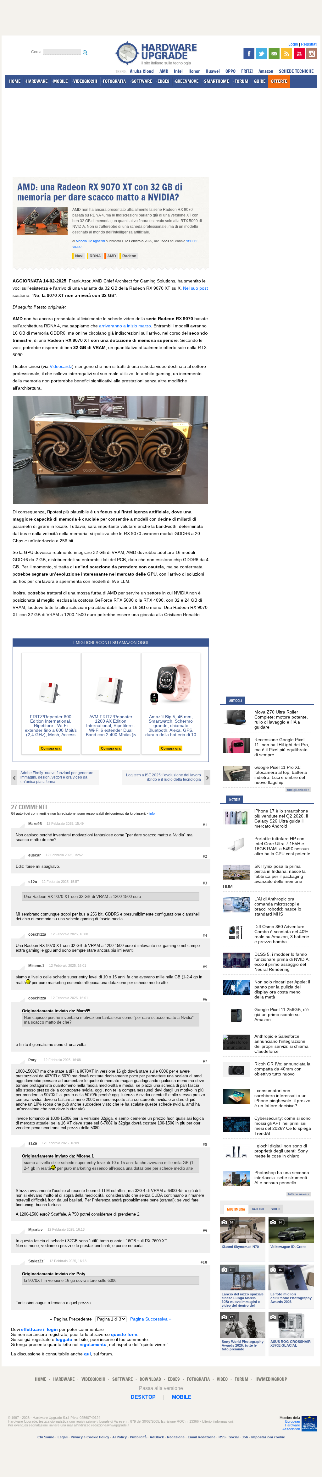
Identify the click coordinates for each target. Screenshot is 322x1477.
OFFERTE (279, 81)
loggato (64, 1339)
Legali (63, 1437)
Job (245, 1437)
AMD (163, 71)
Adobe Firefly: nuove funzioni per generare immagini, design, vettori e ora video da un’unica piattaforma (56, 777)
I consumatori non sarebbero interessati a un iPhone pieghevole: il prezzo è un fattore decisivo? (282, 1098)
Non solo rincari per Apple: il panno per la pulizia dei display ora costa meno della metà (282, 989)
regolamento (93, 1344)
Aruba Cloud (142, 71)
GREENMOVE (186, 81)
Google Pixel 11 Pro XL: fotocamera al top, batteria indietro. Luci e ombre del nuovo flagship (280, 775)
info (152, 813)
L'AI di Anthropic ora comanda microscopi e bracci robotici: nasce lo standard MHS (277, 906)
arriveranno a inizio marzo (125, 325)
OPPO (230, 71)
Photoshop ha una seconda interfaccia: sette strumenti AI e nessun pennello (281, 1177)
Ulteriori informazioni (217, 1421)
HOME (14, 81)
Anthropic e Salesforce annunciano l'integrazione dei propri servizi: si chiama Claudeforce (281, 1044)
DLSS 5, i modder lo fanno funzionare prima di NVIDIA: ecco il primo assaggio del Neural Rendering (282, 962)
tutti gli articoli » (298, 789)
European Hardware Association (291, 1425)
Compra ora (50, 748)
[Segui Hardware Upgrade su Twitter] (261, 53)
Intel (178, 71)
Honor (194, 71)
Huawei (213, 71)
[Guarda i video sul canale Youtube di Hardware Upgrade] (299, 53)
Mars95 (35, 824)
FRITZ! (247, 71)
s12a (32, 882)
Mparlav (35, 1230)
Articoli (235, 700)
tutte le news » (298, 1194)
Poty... (33, 1060)
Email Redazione (201, 1437)
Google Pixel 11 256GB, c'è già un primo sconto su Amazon (281, 1014)
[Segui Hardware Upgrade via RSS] (286, 53)
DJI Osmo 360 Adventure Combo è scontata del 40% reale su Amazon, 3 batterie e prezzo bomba (281, 934)
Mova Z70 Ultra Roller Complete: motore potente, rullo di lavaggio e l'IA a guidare (281, 719)
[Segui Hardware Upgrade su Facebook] (248, 53)
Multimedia (236, 1209)
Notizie (234, 799)
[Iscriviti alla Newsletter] (274, 53)
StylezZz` (36, 1261)
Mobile (182, 1397)
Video (275, 1209)
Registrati (309, 44)
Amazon (265, 71)
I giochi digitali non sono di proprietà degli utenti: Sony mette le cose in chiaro (281, 1150)
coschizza (37, 934)
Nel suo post (195, 288)
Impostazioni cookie (268, 1437)
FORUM (241, 81)
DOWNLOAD (150, 1379)
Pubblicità (138, 1437)
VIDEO (222, 1379)
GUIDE (259, 81)
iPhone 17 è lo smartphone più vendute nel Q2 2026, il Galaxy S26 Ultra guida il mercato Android (281, 818)
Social (234, 1437)
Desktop (143, 1397)
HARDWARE (36, 81)
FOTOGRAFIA (114, 81)
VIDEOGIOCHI (85, 81)
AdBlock (157, 1437)
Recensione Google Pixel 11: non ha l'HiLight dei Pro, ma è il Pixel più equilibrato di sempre (281, 747)
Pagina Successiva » (150, 1318)
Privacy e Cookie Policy (90, 1437)
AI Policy (119, 1437)
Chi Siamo (45, 1437)
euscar (34, 855)
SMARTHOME (216, 81)
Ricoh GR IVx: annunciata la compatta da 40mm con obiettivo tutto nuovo (282, 1068)
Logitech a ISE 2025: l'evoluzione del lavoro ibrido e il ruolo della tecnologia (163, 777)
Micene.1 (36, 966)
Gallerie (258, 1209)
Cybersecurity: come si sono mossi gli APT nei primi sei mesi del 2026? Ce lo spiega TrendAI (282, 1126)
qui (87, 1353)
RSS (222, 1437)
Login (293, 44)
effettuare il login (39, 1329)
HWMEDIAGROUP (271, 1379)
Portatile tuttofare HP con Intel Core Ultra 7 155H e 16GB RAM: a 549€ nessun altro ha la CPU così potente (282, 846)
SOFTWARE (141, 81)
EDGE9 (163, 81)
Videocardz (61, 366)
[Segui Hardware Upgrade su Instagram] (311, 53)
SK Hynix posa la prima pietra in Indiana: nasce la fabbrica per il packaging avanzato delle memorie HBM (264, 876)
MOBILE (60, 81)
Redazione (176, 1437)
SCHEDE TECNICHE (296, 71)
